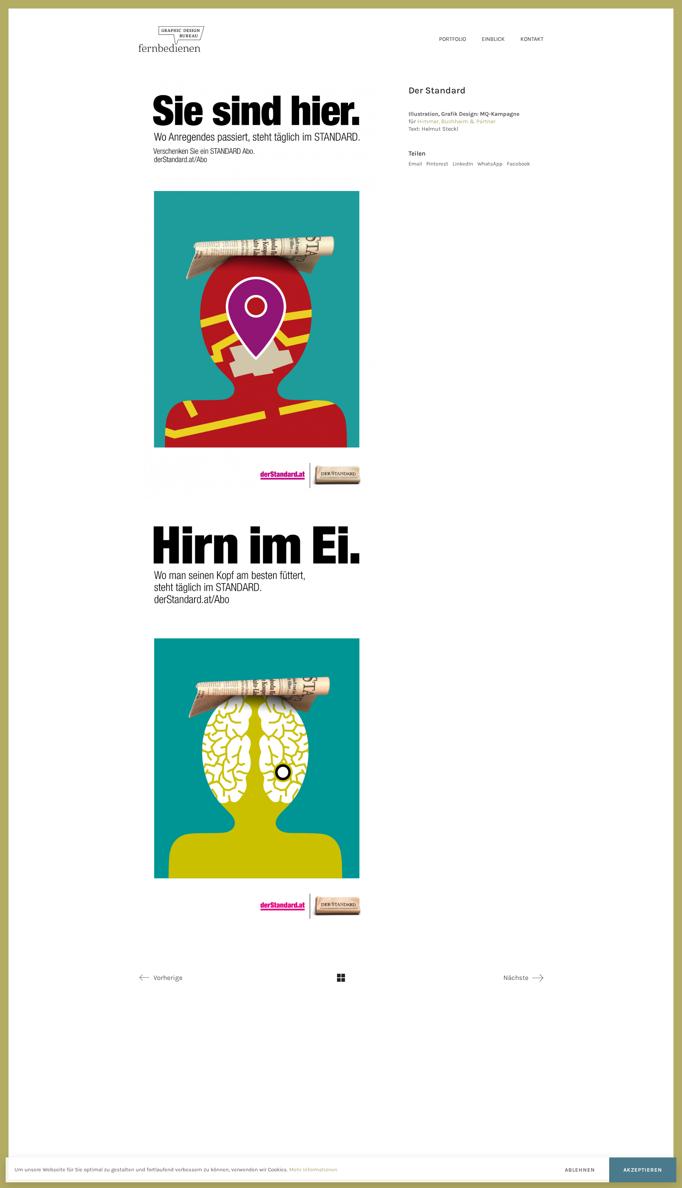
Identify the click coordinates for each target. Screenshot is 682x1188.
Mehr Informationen (313, 1169)
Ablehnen (580, 1170)
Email (415, 164)
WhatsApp (490, 164)
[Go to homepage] (171, 39)
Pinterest (437, 164)
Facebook (518, 164)
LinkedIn (463, 164)
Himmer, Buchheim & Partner (456, 121)
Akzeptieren (642, 1170)
